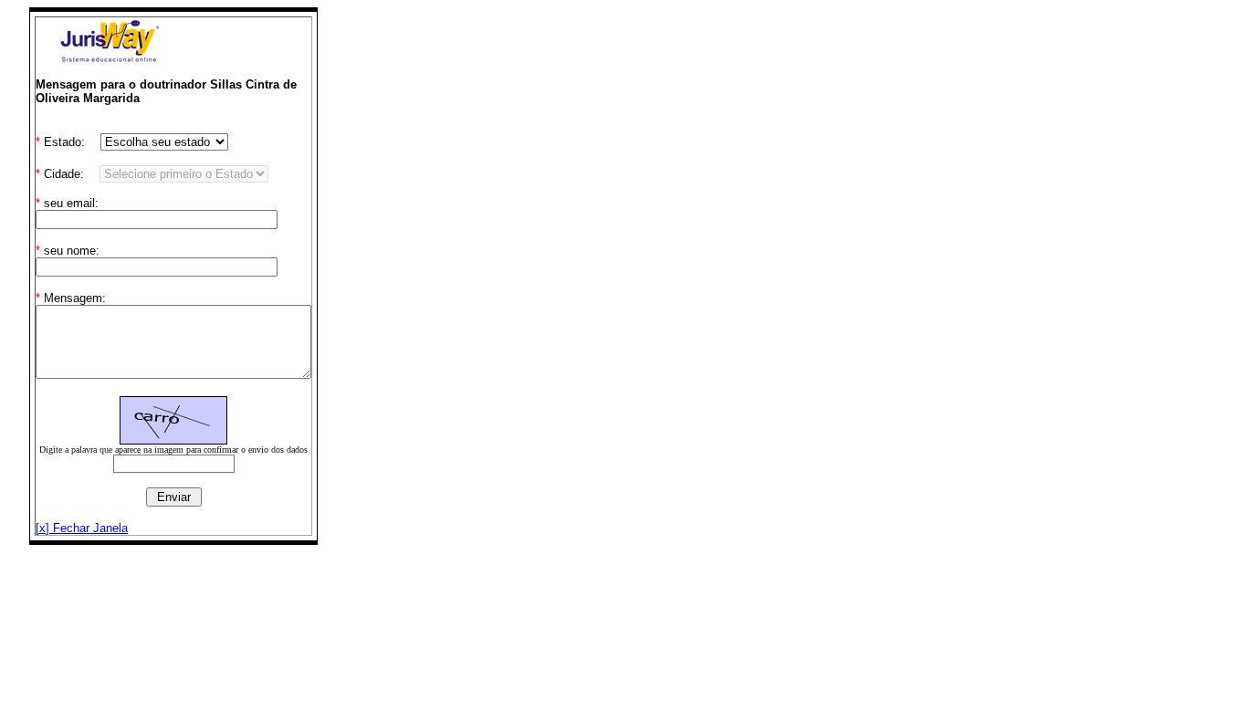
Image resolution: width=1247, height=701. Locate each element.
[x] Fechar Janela (82, 528)
